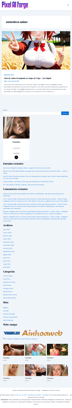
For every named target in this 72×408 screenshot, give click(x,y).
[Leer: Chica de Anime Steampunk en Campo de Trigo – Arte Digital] (36, 50)
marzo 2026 (7, 232)
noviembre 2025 (8, 245)
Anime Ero (6, 279)
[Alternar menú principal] (68, 5)
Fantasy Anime (8, 288)
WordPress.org (8, 320)
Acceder (6, 311)
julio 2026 (6, 229)
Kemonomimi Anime (10, 295)
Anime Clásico (8, 276)
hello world (7, 194)
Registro (6, 307)
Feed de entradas (9, 314)
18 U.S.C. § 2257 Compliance (25, 395)
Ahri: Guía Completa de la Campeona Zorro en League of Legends (39, 213)
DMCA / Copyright (43, 395)
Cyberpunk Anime (9, 75)
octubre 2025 (7, 248)
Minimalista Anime (9, 298)
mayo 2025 (7, 264)
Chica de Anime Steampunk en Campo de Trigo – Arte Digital (27, 78)
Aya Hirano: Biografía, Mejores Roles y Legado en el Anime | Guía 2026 (26, 168)
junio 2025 (6, 261)
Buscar (5, 110)
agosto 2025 (7, 254)
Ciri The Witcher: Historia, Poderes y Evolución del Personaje (23, 185)
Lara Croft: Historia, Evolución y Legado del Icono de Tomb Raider (46, 201)
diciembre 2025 (8, 242)
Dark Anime (7, 285)
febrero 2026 (7, 236)
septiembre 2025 (9, 251)
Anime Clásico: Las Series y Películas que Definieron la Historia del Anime (28, 181)
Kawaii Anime (7, 291)
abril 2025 (6, 267)
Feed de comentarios (10, 317)
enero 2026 (7, 239)
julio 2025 (6, 258)
